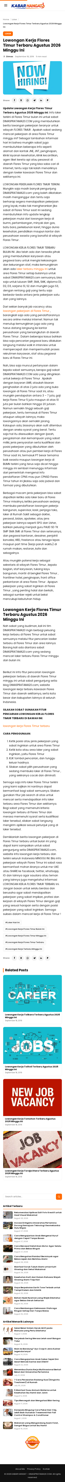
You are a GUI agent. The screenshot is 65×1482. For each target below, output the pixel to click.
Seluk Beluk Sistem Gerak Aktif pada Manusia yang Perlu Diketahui (33, 1329)
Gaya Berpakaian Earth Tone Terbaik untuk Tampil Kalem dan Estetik (37, 1289)
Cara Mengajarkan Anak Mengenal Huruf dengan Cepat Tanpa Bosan (36, 1237)
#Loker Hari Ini (12, 922)
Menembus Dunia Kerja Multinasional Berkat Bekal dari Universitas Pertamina (37, 1371)
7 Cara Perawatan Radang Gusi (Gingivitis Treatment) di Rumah (37, 1381)
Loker (14, 19)
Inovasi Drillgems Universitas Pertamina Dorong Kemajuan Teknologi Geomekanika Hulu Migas (37, 1225)
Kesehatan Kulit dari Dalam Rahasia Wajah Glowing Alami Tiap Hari (37, 1278)
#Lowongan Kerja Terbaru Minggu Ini (23, 949)
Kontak (46, 1469)
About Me (20, 1469)
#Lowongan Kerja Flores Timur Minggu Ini (25, 935)
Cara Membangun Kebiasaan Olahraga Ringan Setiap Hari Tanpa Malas (35, 1309)
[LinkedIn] (41, 100)
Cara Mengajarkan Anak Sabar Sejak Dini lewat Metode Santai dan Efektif (36, 1360)
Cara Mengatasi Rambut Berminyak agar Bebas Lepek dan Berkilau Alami (36, 1257)
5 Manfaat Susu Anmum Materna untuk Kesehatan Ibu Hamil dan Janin (35, 1391)
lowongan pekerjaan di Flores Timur (26, 311)
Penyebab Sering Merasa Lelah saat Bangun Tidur (37, 1339)
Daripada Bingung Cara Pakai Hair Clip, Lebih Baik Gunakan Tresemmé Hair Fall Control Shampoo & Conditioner (35, 1413)
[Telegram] (34, 100)
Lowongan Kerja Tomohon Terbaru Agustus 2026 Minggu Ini (30, 1120)
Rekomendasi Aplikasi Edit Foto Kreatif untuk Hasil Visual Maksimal (38, 1214)
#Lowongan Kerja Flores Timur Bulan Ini (24, 929)
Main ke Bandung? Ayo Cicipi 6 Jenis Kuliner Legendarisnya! (37, 1350)
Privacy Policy (34, 1469)
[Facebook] (14, 100)
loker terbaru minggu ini (32, 269)
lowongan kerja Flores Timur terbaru (26, 726)
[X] (21, 100)
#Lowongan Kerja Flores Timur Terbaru (24, 942)
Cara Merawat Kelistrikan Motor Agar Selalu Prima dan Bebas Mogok (37, 1247)
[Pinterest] (47, 100)
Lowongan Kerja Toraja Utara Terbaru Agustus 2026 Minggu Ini (32, 1172)
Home (6, 19)
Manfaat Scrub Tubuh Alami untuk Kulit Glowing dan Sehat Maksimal (35, 1268)
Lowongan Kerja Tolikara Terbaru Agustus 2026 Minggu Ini (32, 1016)
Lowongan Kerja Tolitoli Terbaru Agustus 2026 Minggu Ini (31, 1068)
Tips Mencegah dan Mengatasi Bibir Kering (37, 1400)
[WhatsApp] (27, 100)
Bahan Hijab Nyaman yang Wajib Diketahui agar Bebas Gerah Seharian (37, 1299)
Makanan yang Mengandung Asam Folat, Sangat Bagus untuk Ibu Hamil (36, 1424)
